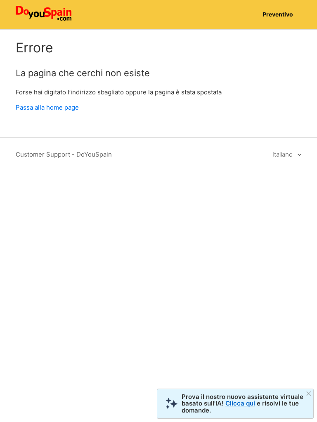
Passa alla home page (47, 107)
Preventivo (278, 14)
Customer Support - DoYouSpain (64, 154)
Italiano (283, 154)
